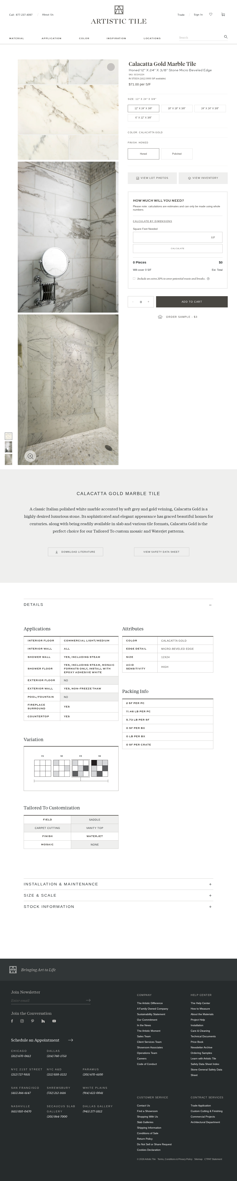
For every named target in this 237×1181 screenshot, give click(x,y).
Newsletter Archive (201, 1047)
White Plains (95, 1087)
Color (84, 38)
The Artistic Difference (150, 1003)
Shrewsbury (59, 1087)
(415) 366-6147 (21, 1092)
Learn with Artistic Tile (203, 1058)
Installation (197, 1025)
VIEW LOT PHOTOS (154, 178)
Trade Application (201, 1105)
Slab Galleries (145, 1122)
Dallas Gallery (98, 1106)
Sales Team (144, 1036)
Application (52, 38)
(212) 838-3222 (57, 1074)
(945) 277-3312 (92, 1111)
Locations (152, 38)
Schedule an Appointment (35, 1039)
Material (16, 38)
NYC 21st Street (27, 1069)
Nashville (20, 1106)
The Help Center (200, 1003)
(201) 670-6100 (93, 1074)
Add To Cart (192, 301)
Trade (181, 14)
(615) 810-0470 (21, 1111)
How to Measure (200, 1008)
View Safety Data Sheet (161, 552)
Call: (21, 14)
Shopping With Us (147, 1116)
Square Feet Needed (145, 228)
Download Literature (78, 552)
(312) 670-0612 (21, 1055)
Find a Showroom (147, 1111)
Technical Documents (203, 1036)
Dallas (53, 1050)
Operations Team (147, 1052)
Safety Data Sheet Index (205, 1064)
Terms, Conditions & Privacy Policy (175, 1159)
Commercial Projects (203, 1116)
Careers (141, 1058)
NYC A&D (54, 1069)
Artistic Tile (150, 1159)
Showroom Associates (150, 1047)
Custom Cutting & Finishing (207, 1111)
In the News (144, 1025)
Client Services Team (149, 1041)
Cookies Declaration (149, 1149)
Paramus (91, 1069)
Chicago (19, 1050)
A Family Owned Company (152, 1008)
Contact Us (143, 1105)
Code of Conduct (147, 1064)
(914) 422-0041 (93, 1092)
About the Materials (202, 1014)
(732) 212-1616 (56, 1092)
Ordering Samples (201, 1052)
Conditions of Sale (147, 1133)
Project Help (198, 1019)
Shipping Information (149, 1127)
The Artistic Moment (148, 1030)
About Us (48, 14)
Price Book (197, 1041)
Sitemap (198, 1159)
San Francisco (25, 1087)
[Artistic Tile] (118, 14)
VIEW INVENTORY (205, 178)
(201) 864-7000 (57, 1116)
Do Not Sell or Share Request (154, 1144)
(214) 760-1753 (56, 1055)
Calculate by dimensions (152, 221)
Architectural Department (205, 1122)
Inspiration (116, 38)
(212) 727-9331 (20, 1074)
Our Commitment (147, 1019)
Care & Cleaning (200, 1030)
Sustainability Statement (151, 1014)
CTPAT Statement (213, 1159)
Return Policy (145, 1138)
